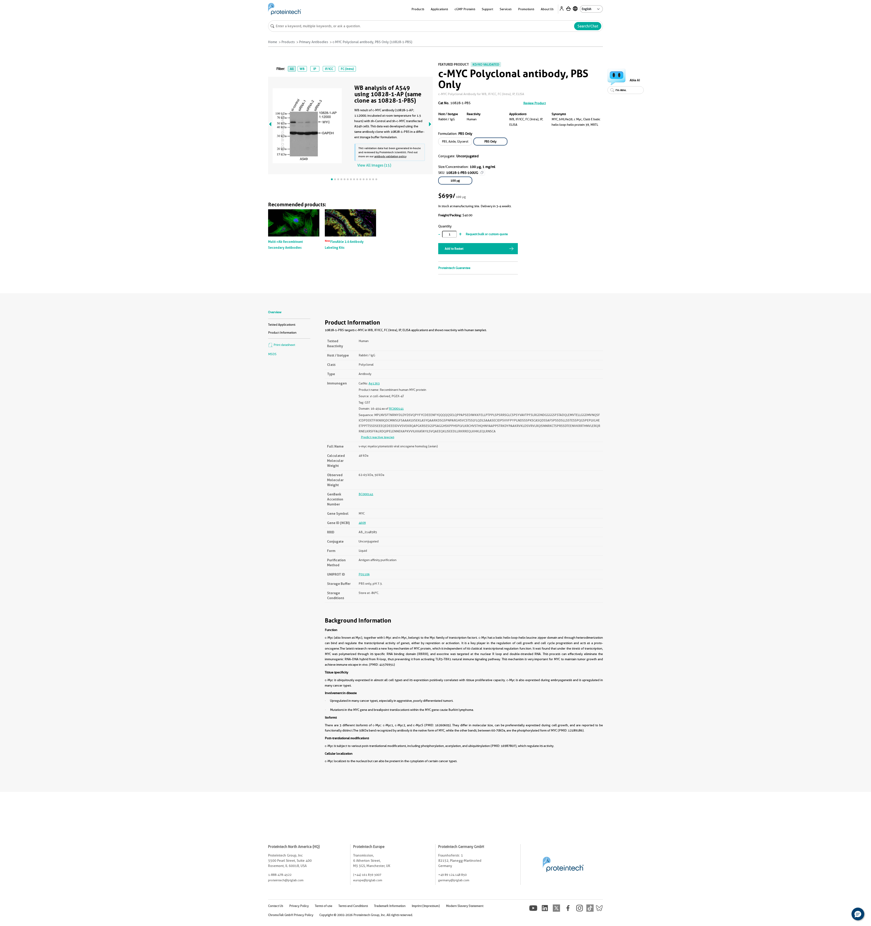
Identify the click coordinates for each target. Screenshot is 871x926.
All (292, 69)
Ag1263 (374, 383)
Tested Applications (281, 324)
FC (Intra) (347, 69)
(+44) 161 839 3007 (367, 875)
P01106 (364, 574)
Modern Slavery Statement (464, 906)
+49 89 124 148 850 (452, 875)
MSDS (272, 354)
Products (288, 42)
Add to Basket (454, 248)
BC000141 (396, 408)
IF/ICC (329, 69)
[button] (857, 914)
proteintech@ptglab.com (285, 880)
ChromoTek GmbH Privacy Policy (290, 915)
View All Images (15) (374, 165)
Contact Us (275, 906)
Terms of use (323, 906)
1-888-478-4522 (279, 875)
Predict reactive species (377, 437)
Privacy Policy (299, 906)
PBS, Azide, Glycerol (455, 141)
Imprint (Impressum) (426, 906)
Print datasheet (284, 345)
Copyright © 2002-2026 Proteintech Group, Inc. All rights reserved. (366, 915)
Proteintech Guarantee (454, 268)
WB (302, 69)
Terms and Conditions (353, 906)
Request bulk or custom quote (487, 234)
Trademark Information (390, 906)
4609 (362, 523)
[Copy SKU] (482, 172)
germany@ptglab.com (453, 880)
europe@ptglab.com (367, 880)
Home (272, 42)
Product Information (282, 332)
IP (314, 69)
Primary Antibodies (313, 42)
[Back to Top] (844, 914)
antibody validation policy (390, 156)
